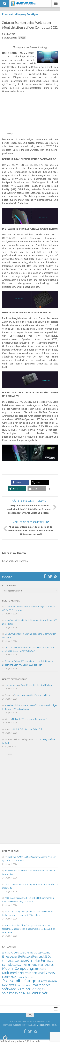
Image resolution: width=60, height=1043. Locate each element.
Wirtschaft (39, 993)
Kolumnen (50, 961)
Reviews (8, 985)
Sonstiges (32, 14)
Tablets (27, 993)
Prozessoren (48, 981)
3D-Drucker (6, 953)
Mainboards (46, 964)
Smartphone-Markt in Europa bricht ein (32, 695)
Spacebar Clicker (12, 705)
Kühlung (32, 964)
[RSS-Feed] (55, 576)
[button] (20, 482)
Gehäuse (21, 960)
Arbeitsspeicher (20, 952)
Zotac (22, 37)
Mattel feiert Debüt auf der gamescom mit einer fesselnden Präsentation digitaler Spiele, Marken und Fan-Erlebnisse (29, 929)
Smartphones (40, 985)
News (49, 972)
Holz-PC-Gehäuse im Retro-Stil (27, 729)
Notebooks (9, 976)
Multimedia (10, 973)
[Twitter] (50, 576)
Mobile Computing (17, 968)
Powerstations (25, 977)
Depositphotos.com (46, 1025)
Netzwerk (38, 973)
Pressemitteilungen (13, 14)
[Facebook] (44, 576)
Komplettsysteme (14, 964)
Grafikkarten (36, 960)
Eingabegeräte (12, 956)
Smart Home (22, 985)
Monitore (39, 968)
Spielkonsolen (12, 993)
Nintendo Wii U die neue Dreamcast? (29, 719)
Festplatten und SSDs (36, 956)
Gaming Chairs (8, 961)
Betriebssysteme (40, 952)
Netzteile (25, 973)
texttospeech (11, 685)
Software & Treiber (16, 989)
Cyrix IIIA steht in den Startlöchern (36, 685)
